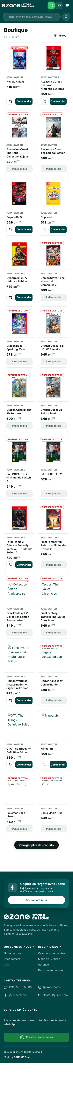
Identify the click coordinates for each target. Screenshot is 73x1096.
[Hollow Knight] (19, 58)
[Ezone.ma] (18, 5)
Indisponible (19, 168)
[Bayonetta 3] (19, 193)
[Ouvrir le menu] (67, 5)
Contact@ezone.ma (55, 995)
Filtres (62, 35)
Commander (24, 101)
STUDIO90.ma (22, 1057)
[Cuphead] (53, 193)
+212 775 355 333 (20, 987)
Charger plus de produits (36, 845)
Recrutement (12, 958)
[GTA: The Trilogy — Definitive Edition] (19, 725)
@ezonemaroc (52, 987)
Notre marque (12, 953)
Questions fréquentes (51, 953)
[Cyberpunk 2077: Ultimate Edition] (19, 254)
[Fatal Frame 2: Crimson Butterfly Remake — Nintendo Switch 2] (19, 518)
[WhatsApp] (51, 5)
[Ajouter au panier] (10, 101)
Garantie (43, 964)
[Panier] (58, 5)
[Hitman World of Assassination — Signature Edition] (19, 657)
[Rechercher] (66, 17)
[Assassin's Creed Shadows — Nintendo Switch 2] (53, 58)
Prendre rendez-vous (39, 1037)
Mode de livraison (49, 958)
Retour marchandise (50, 970)
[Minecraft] (53, 725)
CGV (7, 964)
